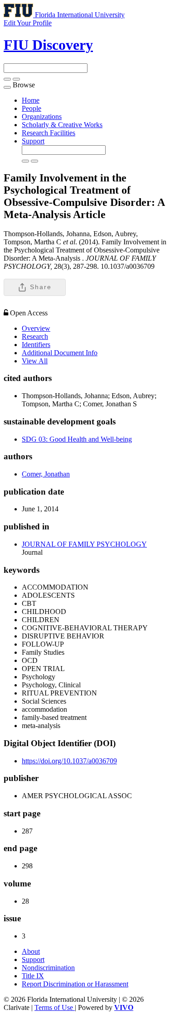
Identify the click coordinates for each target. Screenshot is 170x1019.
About (31, 951)
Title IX (33, 976)
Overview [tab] (36, 328)
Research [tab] (35, 336)
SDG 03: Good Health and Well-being (77, 439)
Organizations (42, 116)
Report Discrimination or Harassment (75, 984)
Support (33, 141)
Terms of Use (54, 1007)
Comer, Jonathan (46, 474)
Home (30, 100)
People (31, 108)
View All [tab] (35, 361)
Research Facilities (48, 133)
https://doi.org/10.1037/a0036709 (69, 761)
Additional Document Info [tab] (59, 353)
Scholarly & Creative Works (62, 125)
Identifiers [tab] (36, 344)
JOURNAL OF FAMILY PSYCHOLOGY (84, 544)
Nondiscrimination (48, 967)
